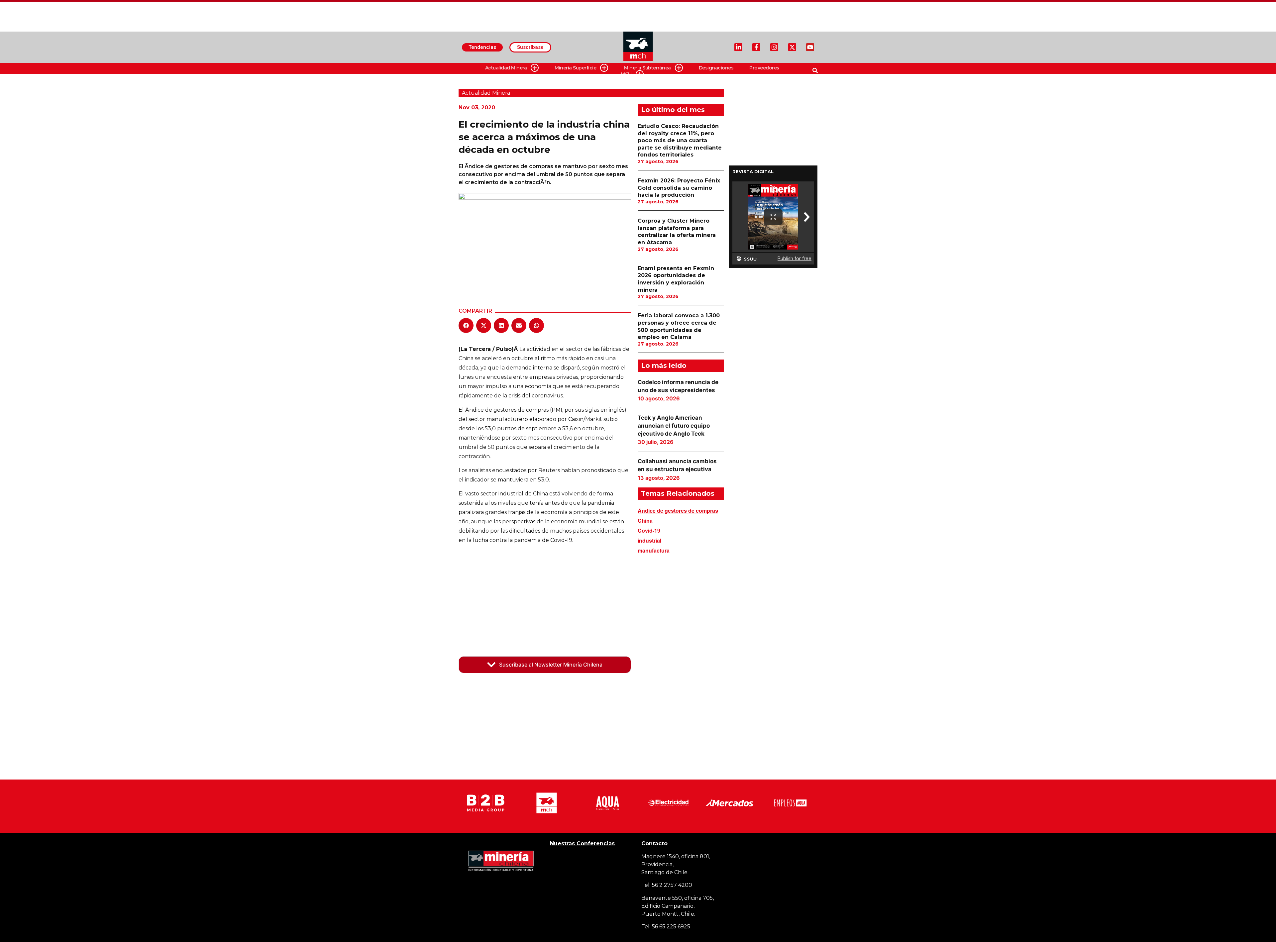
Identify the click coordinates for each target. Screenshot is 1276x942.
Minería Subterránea (647, 68)
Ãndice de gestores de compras (678, 510)
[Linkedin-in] (738, 47)
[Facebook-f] (756, 47)
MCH (626, 74)
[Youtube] (810, 47)
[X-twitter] (792, 47)
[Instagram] (774, 47)
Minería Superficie (575, 68)
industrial (649, 540)
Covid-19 (649, 530)
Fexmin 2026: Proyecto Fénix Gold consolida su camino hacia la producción (679, 187)
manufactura (654, 550)
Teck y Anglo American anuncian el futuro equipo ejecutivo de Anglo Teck (674, 425)
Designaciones (716, 68)
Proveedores (764, 68)
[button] (466, 325)
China (645, 520)
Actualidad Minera (506, 68)
